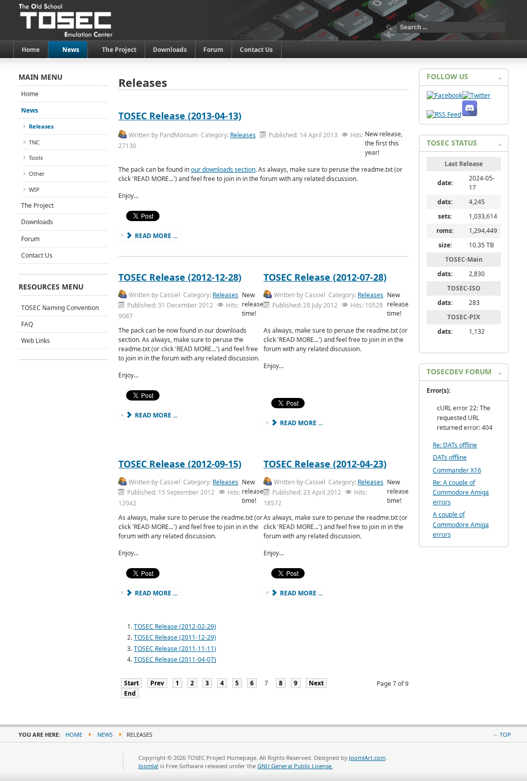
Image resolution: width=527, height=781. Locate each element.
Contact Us (36, 255)
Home (30, 93)
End (130, 693)
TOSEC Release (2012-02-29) (175, 626)
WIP (34, 189)
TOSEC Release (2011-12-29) (175, 637)
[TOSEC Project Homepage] (66, 20)
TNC (34, 142)
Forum (30, 238)
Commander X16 (457, 470)
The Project (37, 205)
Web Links (35, 340)
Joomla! (148, 766)
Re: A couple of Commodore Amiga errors (461, 492)
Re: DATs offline (455, 445)
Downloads (37, 221)
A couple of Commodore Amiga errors (461, 524)
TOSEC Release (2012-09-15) (179, 464)
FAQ (27, 324)
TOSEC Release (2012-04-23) (325, 464)
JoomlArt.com (367, 757)
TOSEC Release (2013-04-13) (179, 116)
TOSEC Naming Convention (60, 307)
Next (316, 683)
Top (505, 734)
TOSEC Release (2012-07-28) (325, 277)
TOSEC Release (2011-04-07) (175, 659)
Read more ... (155, 235)
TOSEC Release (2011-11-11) (175, 648)
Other (37, 173)
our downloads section (223, 169)
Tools (36, 157)
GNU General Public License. (295, 766)
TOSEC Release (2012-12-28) (179, 277)
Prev (157, 683)
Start (131, 683)
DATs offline (450, 457)
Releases (243, 135)
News (29, 110)
